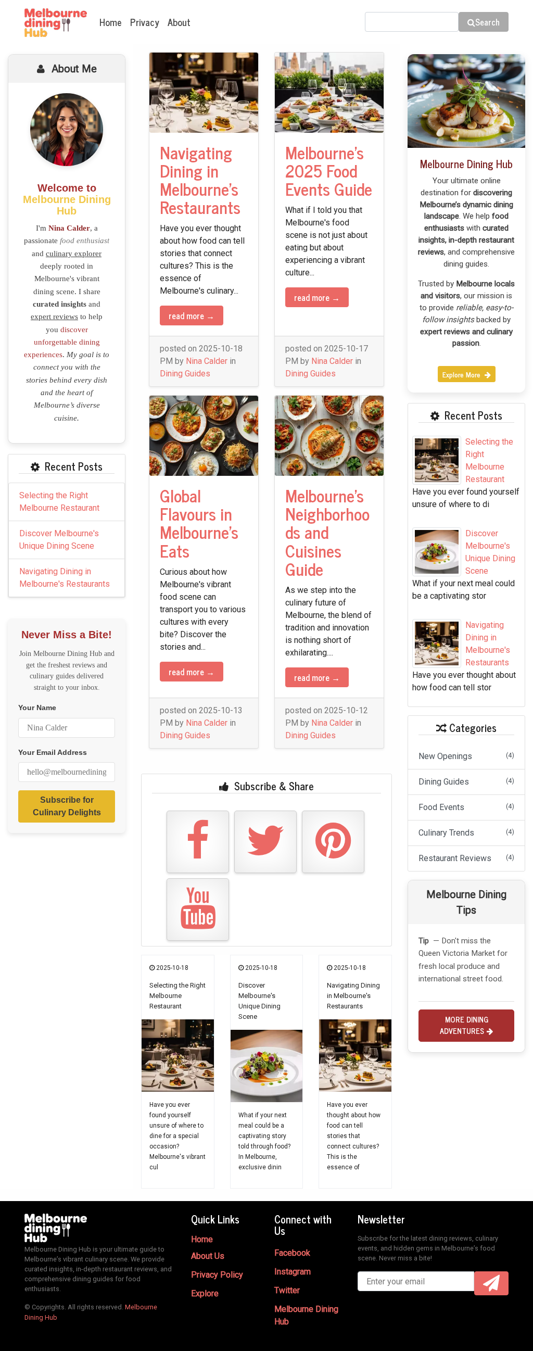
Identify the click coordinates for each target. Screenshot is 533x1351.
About (179, 22)
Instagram (292, 1272)
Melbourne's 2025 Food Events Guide (328, 170)
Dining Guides (185, 373)
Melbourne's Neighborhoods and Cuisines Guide (327, 532)
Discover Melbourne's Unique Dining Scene (59, 539)
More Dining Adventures (464, 1025)
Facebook (292, 1253)
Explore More (462, 374)
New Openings (466, 756)
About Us (207, 1256)
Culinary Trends (466, 833)
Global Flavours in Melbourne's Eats (199, 523)
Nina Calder (206, 361)
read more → (191, 315)
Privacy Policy (217, 1275)
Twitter (287, 1290)
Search (487, 22)
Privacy (144, 22)
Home (110, 22)
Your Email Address (52, 752)
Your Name (37, 708)
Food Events (466, 807)
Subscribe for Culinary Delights (67, 806)
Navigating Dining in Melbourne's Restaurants (64, 577)
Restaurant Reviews (466, 858)
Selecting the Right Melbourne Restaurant (59, 501)
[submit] (491, 1283)
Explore (205, 1293)
